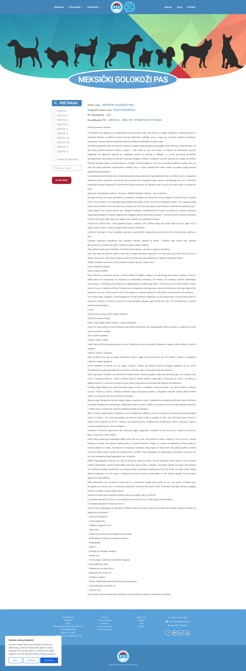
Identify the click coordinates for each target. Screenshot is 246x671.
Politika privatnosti (47, 654)
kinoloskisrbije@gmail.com (179, 621)
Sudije (68, 623)
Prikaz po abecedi (67, 159)
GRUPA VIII (63, 142)
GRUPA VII (63, 138)
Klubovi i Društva (68, 632)
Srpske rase (141, 617)
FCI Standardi (68, 617)
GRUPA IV (62, 124)
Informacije (75, 7)
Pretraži (63, 180)
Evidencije (92, 7)
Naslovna (59, 7)
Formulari (105, 623)
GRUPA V (62, 129)
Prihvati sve (49, 660)
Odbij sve (31, 660)
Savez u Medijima (105, 620)
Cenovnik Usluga (105, 626)
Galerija (168, 7)
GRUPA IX (62, 147)
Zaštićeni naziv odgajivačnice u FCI (68, 636)
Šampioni (68, 620)
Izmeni (15, 660)
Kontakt (191, 7)
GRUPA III (62, 120)
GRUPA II (62, 115)
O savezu (105, 617)
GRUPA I (62, 111)
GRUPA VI (62, 133)
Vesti (179, 7)
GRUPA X (62, 151)
